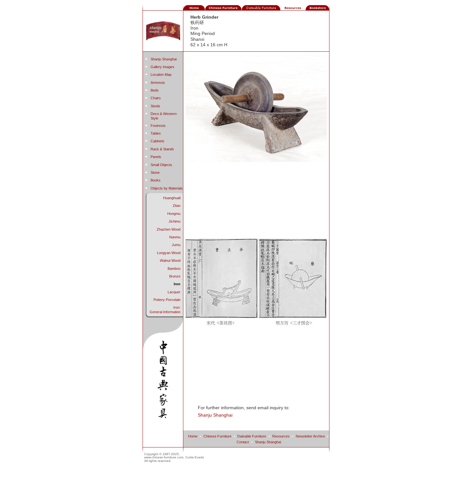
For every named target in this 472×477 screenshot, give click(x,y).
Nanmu (174, 237)
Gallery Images (162, 67)
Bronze (174, 276)
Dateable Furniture (251, 436)
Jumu (176, 245)
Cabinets (157, 141)
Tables (156, 133)
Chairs (156, 98)
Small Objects (161, 165)
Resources (281, 436)
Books (156, 180)
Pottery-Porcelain (166, 300)
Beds (155, 90)
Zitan (176, 206)
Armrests (158, 82)
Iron (177, 284)
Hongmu (173, 214)
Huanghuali (171, 198)
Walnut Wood (170, 260)
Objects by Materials (167, 188)
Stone (155, 172)
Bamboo (174, 268)
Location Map (161, 74)
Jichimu (174, 221)
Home (192, 436)
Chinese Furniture (218, 436)
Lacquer (174, 292)
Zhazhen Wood (168, 229)
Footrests (158, 126)
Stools (155, 106)
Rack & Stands (162, 149)
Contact (243, 442)
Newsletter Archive (310, 436)
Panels (156, 157)
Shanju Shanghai (164, 59)
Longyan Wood (168, 253)
